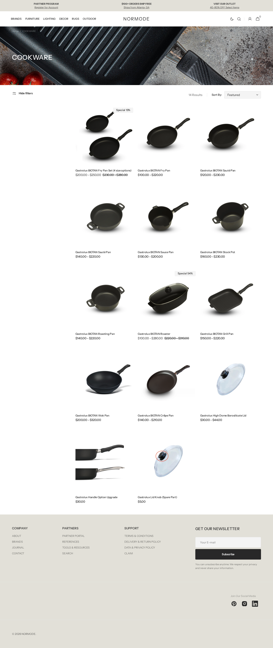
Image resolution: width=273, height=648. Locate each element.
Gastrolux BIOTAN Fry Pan (154, 170)
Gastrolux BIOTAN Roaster (154, 334)
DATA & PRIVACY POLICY (139, 547)
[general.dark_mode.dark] (231, 19)
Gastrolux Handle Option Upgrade (96, 497)
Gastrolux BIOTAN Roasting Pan (95, 334)
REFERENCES (70, 541)
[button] (239, 18)
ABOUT (16, 536)
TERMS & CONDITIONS (138, 536)
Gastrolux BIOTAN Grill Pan (217, 334)
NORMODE (28, 634)
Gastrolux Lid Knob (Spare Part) (157, 497)
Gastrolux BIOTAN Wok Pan (92, 415)
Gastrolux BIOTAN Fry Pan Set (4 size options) (103, 170)
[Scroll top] (268, 643)
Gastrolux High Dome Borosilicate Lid (223, 415)
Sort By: (217, 95)
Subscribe (228, 554)
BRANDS (17, 541)
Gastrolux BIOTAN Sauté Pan (218, 170)
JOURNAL (18, 547)
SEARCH (67, 553)
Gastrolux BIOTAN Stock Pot (217, 252)
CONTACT (18, 553)
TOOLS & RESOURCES (76, 547)
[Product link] (105, 143)
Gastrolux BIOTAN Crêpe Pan (156, 415)
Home (15, 31)
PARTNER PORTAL (73, 536)
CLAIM (128, 553)
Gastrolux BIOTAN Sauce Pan (156, 252)
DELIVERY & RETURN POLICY (142, 541)
